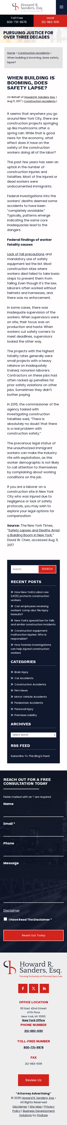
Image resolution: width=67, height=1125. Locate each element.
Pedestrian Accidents (28, 703)
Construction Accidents (40, 101)
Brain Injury (21, 672)
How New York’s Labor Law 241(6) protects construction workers (30, 596)
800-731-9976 (17, 22)
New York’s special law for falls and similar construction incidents (33, 622)
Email (9, 823)
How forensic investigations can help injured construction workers (31, 649)
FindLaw (42, 1115)
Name (8, 804)
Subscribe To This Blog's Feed (30, 756)
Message (11, 863)
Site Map (36, 1107)
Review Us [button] (33, 1080)
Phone (8, 843)
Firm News (21, 690)
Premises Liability (25, 715)
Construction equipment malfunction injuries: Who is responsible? (29, 635)
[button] (61, 7)
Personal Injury (23, 709)
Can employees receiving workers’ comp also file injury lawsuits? (29, 610)
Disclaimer (11, 910)
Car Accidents (23, 678)
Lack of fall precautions (25, 254)
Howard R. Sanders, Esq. (39, 97)
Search (47, 569)
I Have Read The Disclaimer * (30, 920)
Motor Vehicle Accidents (30, 697)
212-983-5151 (50, 22)
